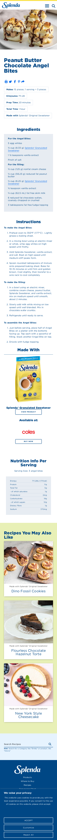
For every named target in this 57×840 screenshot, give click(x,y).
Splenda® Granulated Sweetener (27, 149)
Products (27, 777)
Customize (28, 828)
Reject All (28, 835)
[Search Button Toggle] (52, 5)
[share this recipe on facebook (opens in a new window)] (14, 81)
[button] (6, 81)
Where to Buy (27, 781)
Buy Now (28, 441)
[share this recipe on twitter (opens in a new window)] (10, 81)
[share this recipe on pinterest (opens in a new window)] (19, 81)
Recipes (27, 785)
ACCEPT (28, 820)
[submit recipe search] (51, 744)
